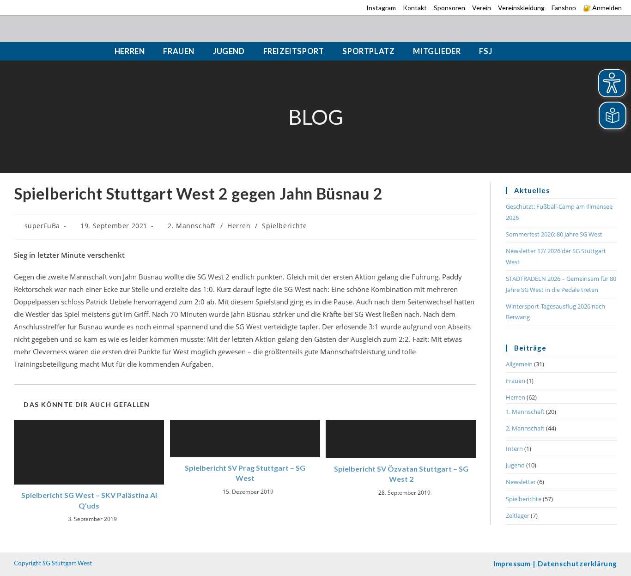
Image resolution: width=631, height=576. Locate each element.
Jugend (515, 465)
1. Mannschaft (525, 411)
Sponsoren (449, 8)
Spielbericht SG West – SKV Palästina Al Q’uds (89, 500)
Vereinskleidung (521, 8)
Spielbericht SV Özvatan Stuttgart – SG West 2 (401, 473)
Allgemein (519, 364)
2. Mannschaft (192, 225)
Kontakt (415, 8)
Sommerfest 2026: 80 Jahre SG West (554, 234)
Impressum (511, 563)
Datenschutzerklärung (577, 563)
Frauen (515, 380)
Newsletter (521, 482)
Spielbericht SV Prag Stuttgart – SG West (245, 472)
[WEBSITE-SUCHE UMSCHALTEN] (513, 51)
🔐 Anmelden (602, 8)
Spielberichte (284, 225)
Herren (239, 225)
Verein (481, 8)
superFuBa (42, 225)
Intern (514, 448)
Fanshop (564, 8)
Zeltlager (517, 515)
